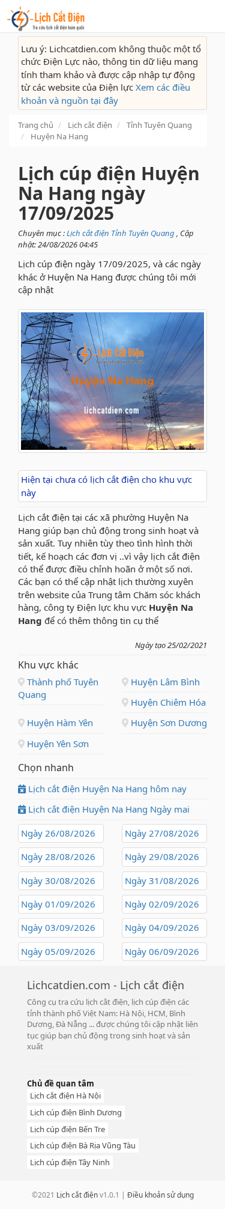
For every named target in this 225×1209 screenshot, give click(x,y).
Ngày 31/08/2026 (162, 880)
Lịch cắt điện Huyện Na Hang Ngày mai (108, 809)
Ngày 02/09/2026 (162, 904)
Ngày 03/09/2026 (58, 927)
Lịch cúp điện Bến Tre (67, 1129)
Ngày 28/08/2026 (58, 856)
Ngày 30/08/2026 (58, 880)
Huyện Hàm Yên (59, 723)
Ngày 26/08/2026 (58, 833)
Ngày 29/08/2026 (162, 856)
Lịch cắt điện (77, 1195)
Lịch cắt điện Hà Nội (65, 1095)
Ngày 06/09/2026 (162, 951)
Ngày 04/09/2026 (162, 927)
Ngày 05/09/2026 (58, 951)
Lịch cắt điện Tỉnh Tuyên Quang (121, 233)
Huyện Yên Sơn (57, 744)
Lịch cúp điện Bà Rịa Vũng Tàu (83, 1145)
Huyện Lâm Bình (164, 682)
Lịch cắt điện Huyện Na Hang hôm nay (106, 789)
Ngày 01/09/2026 (58, 904)
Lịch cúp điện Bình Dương (76, 1112)
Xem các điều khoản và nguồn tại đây (105, 93)
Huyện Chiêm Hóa (167, 702)
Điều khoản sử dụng (160, 1195)
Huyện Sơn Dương (167, 723)
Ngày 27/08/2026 (162, 833)
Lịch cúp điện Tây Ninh (70, 1162)
